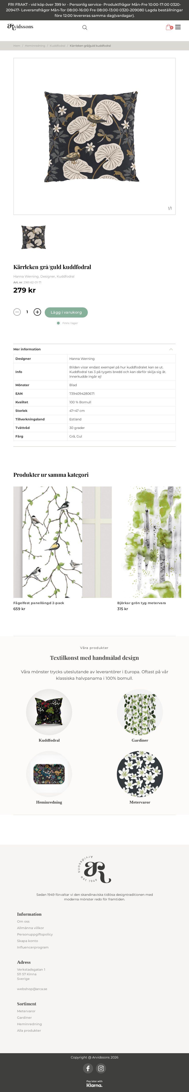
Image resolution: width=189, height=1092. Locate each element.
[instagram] (101, 1068)
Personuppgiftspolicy (35, 934)
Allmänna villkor (30, 928)
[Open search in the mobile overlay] (85, 27)
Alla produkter (29, 1030)
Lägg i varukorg (66, 312)
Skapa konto (27, 941)
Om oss (23, 921)
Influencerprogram (33, 947)
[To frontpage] (20, 27)
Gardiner (24, 1018)
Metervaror (26, 1011)
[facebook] (88, 1068)
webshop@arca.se (32, 989)
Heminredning (35, 45)
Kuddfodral (57, 45)
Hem (16, 45)
